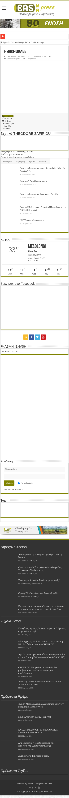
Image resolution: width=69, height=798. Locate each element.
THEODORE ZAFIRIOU (15, 57)
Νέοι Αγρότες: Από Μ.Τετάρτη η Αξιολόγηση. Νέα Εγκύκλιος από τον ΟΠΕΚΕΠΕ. (40, 643)
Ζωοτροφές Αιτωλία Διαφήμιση (33, 181)
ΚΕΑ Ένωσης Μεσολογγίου (31, 220)
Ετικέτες (42, 161)
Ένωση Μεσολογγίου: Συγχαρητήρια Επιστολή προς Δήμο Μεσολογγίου (41, 705)
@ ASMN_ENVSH (13, 346)
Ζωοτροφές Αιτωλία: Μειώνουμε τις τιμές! (39, 580)
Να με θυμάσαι (26, 483)
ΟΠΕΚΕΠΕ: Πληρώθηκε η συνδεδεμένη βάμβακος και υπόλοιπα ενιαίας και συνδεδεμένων (37, 670)
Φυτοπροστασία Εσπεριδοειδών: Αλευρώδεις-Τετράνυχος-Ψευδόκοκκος (40, 568)
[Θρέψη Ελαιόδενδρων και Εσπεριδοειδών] (9, 597)
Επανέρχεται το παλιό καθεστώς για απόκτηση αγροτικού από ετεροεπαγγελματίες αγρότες (41, 607)
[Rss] (25, 337)
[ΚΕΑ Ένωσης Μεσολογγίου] (10, 224)
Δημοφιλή (20, 161)
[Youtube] (43, 337)
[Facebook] (31, 337)
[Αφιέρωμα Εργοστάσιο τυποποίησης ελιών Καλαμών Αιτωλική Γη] (10, 172)
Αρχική (5, 42)
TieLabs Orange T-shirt (20, 42)
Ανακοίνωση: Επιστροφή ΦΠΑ (33, 755)
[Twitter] (37, 337)
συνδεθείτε (29, 157)
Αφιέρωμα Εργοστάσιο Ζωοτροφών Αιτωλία (39, 194)
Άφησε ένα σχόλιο (13, 58)
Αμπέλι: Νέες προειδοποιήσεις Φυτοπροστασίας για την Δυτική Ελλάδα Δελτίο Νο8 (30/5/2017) (41, 656)
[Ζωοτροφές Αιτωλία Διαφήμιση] (10, 185)
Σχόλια (32, 161)
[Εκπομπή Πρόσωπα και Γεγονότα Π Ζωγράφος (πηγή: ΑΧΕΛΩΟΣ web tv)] (10, 211)
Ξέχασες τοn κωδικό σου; (15, 489)
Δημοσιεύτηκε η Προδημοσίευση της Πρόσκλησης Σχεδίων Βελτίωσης (36, 744)
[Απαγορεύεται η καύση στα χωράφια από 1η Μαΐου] (9, 558)
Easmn (30, 783)
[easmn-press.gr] (34, 10)
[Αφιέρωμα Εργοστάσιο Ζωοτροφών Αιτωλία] (10, 198)
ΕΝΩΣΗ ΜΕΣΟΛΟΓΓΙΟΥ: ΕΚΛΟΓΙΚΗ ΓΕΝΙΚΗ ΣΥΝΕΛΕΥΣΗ (38, 731)
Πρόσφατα (7, 161)
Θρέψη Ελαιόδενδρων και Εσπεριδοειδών (38, 593)
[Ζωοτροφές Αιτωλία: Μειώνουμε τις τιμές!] (9, 584)
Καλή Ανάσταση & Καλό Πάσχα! (34, 716)
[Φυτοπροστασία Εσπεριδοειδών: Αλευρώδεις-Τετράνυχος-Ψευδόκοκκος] (9, 571)
